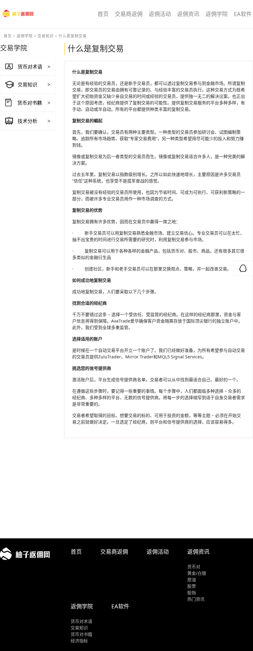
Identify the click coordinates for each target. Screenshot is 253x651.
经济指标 (79, 641)
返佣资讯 (188, 14)
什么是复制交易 (73, 36)
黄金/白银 (196, 573)
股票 (191, 586)
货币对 (193, 567)
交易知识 (46, 36)
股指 (191, 592)
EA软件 (243, 14)
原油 (191, 579)
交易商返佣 (129, 14)
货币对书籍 (81, 634)
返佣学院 (216, 14)
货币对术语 (81, 621)
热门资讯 (196, 599)
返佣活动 (160, 14)
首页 (103, 14)
